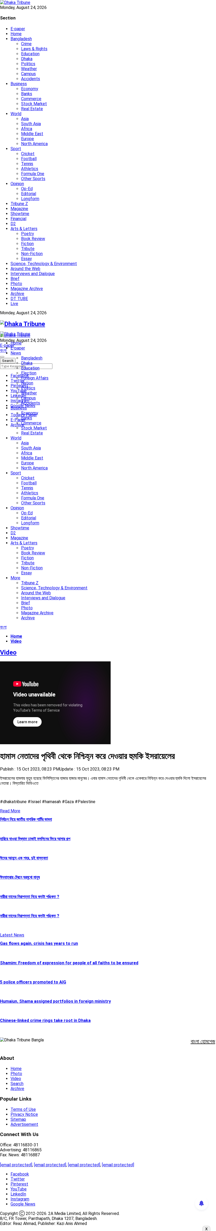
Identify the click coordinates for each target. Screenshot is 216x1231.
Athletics (29, 168)
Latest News (12, 935)
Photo (16, 283)
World (16, 113)
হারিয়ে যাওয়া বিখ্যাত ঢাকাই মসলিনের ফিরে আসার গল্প (35, 838)
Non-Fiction (32, 253)
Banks (26, 93)
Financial (18, 218)
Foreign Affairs (34, 378)
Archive (17, 293)
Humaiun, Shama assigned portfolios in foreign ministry (55, 1001)
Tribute (28, 248)
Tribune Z (19, 203)
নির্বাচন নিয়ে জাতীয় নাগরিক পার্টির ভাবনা (26, 819)
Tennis (27, 163)
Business (19, 83)
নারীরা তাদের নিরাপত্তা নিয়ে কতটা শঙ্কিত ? (29, 896)
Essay (26, 258)
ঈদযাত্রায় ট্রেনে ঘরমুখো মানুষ (20, 877)
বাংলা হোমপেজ (203, 1041)
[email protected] (16, 1164)
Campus (28, 73)
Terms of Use (23, 1109)
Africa (26, 128)
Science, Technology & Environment (44, 263)
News (16, 353)
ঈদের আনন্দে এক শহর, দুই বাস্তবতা (24, 857)
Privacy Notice (24, 1114)
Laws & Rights (34, 48)
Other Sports (33, 178)
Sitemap (18, 1119)
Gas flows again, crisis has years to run (39, 943)
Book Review (33, 238)
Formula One (32, 173)
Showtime (20, 213)
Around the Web (25, 268)
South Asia (31, 123)
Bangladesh (21, 38)
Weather (29, 68)
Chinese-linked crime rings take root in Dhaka (45, 1020)
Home (16, 33)
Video (16, 1078)
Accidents (30, 78)
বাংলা (3, 350)
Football (29, 158)
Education (30, 53)
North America (34, 143)
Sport (16, 148)
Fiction (27, 243)
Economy (29, 88)
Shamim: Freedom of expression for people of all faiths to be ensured (69, 962)
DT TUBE (19, 298)
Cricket (28, 153)
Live (14, 303)
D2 (13, 223)
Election (28, 373)
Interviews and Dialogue (33, 273)
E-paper (18, 28)
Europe (27, 138)
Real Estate (32, 108)
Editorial (28, 193)
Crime (26, 43)
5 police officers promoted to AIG (33, 982)
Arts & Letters (24, 228)
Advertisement (24, 1124)
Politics (28, 63)
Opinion (17, 183)
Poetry (27, 233)
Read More (10, 810)
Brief (15, 278)
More (15, 577)
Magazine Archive (27, 288)
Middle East (32, 133)
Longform (30, 198)
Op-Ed (27, 188)
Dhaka (26, 58)
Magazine (19, 208)
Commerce (31, 98)
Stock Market (34, 103)
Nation (27, 383)
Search (17, 1083)
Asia (25, 118)
